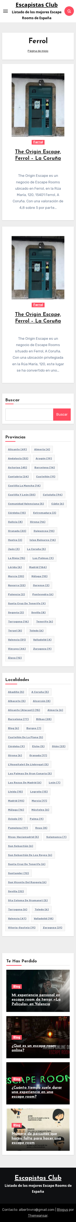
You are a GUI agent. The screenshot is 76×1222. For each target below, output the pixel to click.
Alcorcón (41, 701)
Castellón (45, 476)
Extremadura (44, 512)
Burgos (33, 728)
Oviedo (15, 818)
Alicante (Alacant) (24, 710)
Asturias (17, 467)
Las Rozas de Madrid (24, 782)
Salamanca (56, 836)
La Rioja (16, 558)
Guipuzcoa (44, 530)
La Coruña (36, 549)
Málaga (39, 576)
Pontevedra (42, 594)
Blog (13, 728)
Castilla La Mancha (24, 485)
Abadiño (16, 691)
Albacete (17, 701)
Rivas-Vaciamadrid (23, 836)
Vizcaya (17, 648)
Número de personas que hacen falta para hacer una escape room (36, 1138)
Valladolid (42, 639)
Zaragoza (42, 648)
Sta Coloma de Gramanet (28, 900)
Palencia (16, 594)
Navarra (17, 585)
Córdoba (17, 512)
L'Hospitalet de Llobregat (28, 764)
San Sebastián (20, 846)
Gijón (58, 746)
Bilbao (44, 719)
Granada (17, 530)
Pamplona (18, 827)
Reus (41, 827)
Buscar (12, 400)
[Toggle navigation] (5, 11)
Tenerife (44, 621)
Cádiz (57, 503)
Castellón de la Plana (25, 737)
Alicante (17, 449)
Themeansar (38, 1216)
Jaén (14, 549)
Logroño (39, 791)
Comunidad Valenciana (26, 503)
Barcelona (44, 467)
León (54, 782)
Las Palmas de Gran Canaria (30, 773)
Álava (15, 657)
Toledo (36, 630)
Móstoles (40, 809)
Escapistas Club (37, 4)
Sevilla (38, 612)
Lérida (15, 567)
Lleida (15, 791)
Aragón (44, 458)
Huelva (15, 539)
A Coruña (40, 691)
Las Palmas (43, 558)
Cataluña (52, 494)
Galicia (15, 521)
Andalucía (18, 458)
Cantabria (18, 476)
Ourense (41, 585)
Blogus (62, 1210)
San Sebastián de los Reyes (30, 855)
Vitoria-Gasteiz (21, 927)
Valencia (17, 639)
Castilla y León (21, 494)
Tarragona (18, 621)
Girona (37, 521)
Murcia (16, 576)
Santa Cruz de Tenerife (27, 603)
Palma (36, 818)
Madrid (38, 567)
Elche (38, 746)
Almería (42, 449)
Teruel (15, 630)
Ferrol (38, 142)
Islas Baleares (43, 539)
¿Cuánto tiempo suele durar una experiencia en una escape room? (37, 1092)
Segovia (16, 612)
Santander (18, 873)
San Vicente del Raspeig (27, 882)
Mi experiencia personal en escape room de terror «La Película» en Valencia (36, 999)
